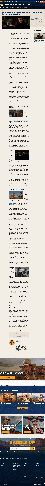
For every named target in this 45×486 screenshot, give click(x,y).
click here (24, 335)
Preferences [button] (39, 484)
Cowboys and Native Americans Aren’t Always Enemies (39, 41)
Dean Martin (19, 120)
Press (25, 476)
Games (2, 467)
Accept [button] (36, 484)
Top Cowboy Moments (5, 403)
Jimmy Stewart (25, 120)
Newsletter (25, 463)
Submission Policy (38, 470)
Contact (25, 467)
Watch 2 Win (24, 4)
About (25, 465)
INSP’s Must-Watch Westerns (17, 463)
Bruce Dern (26, 238)
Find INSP (12, 4)
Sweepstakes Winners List (5, 469)
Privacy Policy (38, 463)
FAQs (25, 469)
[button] (44, 484)
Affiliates (25, 474)
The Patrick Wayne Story (22, 403)
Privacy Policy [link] (5, 484)
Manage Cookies (38, 465)
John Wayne (11, 203)
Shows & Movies (18, 4)
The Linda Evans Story (38, 403)
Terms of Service (38, 475)
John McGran (36, 18)
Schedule (7, 4)
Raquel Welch (13, 121)
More (29, 4)
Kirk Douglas (24, 215)
